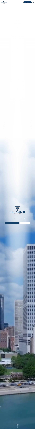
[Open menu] (33, 2)
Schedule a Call (27, 2)
